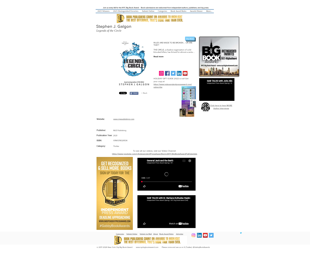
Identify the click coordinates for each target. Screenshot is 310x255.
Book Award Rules (166, 234)
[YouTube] (185, 73)
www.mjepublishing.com (123, 119)
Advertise (179, 234)
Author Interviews (221, 108)
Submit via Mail (146, 234)
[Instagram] (161, 73)
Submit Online (131, 234)
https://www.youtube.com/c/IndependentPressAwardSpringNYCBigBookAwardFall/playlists (154, 154)
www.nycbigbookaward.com (147, 247)
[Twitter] (173, 73)
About (155, 234)
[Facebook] (167, 73)
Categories (120, 234)
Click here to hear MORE (221, 105)
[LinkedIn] (179, 73)
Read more (158, 56)
